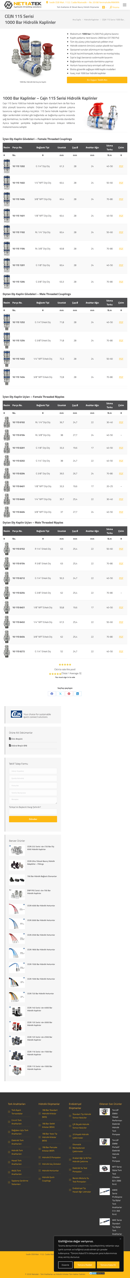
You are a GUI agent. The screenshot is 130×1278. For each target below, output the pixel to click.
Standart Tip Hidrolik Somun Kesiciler (82, 1116)
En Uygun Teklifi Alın (97, 80)
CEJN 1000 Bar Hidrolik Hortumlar (41, 978)
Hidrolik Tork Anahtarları (17, 1152)
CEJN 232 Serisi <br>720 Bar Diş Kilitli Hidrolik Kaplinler (40, 848)
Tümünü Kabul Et (108, 1264)
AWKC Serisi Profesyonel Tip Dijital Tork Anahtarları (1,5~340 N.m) (117, 1202)
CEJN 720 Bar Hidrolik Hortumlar (40, 993)
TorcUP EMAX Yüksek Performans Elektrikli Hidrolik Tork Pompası (117, 1122)
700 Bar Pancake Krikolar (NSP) (49, 1149)
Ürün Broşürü (17, 738)
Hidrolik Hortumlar (50, 1170)
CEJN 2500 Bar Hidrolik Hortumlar (41, 935)
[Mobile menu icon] (124, 5)
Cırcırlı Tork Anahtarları (17, 1122)
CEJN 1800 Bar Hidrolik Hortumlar (41, 949)
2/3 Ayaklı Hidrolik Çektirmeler (81, 1136)
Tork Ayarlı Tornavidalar (17, 1111)
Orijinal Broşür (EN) (19, 745)
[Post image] (17, 851)
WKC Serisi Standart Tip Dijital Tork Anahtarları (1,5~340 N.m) (117, 1230)
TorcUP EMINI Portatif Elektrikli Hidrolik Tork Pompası (116, 1150)
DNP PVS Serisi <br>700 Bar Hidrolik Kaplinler (39, 892)
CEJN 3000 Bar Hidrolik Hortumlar (41, 920)
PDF (121, 166)
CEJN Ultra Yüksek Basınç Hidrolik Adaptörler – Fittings (41, 862)
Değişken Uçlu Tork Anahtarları (20, 1132)
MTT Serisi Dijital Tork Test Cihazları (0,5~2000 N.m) (117, 1175)
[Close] (120, 1239)
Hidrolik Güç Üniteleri (51, 1163)
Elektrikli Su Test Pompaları (80, 1169)
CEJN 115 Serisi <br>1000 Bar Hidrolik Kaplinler (39, 1068)
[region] (89, 1254)
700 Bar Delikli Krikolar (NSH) (48, 1125)
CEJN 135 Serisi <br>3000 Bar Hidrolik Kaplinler (39, 1024)
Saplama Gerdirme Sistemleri (20, 1182)
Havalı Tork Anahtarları (17, 1162)
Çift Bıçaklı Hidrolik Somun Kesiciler (81, 1126)
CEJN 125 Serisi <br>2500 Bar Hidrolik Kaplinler (39, 1038)
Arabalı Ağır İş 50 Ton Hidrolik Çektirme (82, 1159)
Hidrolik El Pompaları (51, 1157)
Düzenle (65, 1264)
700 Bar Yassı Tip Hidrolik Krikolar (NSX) (49, 1137)
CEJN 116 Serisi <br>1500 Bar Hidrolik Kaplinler (39, 1053)
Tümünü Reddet (85, 1264)
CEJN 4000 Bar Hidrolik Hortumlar (41, 905)
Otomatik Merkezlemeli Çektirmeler (79, 1148)
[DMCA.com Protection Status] (95, 1274)
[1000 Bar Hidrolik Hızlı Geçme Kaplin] (33, 56)
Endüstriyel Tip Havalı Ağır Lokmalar (82, 1190)
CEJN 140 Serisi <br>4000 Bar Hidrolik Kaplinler (39, 1009)
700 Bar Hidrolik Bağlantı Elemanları (42, 876)
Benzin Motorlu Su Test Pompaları (81, 1180)
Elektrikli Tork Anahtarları (17, 1142)
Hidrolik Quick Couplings (48, 1179)
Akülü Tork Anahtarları (17, 1172)
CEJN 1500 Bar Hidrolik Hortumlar (41, 964)
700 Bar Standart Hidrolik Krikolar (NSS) (50, 1113)
